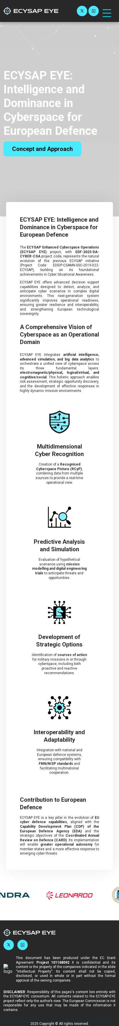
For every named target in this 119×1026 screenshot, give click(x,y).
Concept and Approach (42, 148)
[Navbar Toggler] (107, 10)
